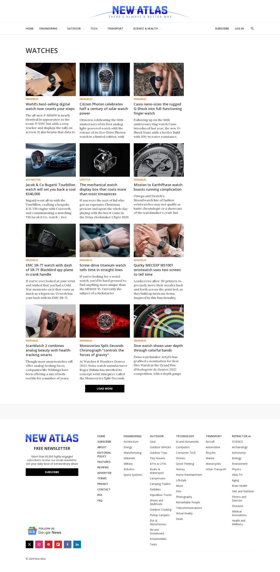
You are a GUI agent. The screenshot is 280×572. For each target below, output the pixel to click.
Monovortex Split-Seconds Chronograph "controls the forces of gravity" (102, 350)
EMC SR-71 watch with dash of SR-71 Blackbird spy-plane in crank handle (49, 270)
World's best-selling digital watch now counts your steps (50, 106)
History (180, 469)
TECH (94, 28)
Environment (240, 463)
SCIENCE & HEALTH (145, 28)
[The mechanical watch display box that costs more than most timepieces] (105, 160)
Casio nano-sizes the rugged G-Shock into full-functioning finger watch (158, 108)
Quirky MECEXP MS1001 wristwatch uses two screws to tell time (157, 270)
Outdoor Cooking (160, 509)
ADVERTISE (104, 473)
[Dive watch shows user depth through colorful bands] (159, 321)
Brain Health (239, 486)
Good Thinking (185, 463)
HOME (30, 28)
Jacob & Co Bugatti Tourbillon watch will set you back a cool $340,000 (51, 189)
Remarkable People (188, 502)
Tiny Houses (157, 458)
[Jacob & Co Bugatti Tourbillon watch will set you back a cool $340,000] (51, 160)
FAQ (99, 500)
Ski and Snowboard (157, 531)
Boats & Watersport (157, 471)
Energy (128, 447)
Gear (153, 441)
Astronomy (239, 452)
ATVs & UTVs (158, 463)
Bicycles (211, 452)
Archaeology (239, 447)
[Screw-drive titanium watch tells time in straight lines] (105, 240)
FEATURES (103, 462)
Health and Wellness (238, 522)
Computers (183, 447)
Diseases (237, 506)
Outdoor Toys (158, 452)
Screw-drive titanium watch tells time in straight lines (103, 267)
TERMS (101, 478)
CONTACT (103, 489)
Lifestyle (85, 180)
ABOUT (102, 447)
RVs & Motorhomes (158, 522)
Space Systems (133, 475)
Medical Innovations (239, 513)
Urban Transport (216, 469)
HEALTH (237, 475)
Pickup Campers (160, 515)
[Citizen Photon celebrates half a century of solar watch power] (105, 79)
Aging (235, 480)
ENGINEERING (48, 28)
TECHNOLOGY (185, 436)
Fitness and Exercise (239, 498)
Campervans (157, 478)
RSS (99, 495)
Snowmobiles (158, 539)
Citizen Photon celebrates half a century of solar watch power (104, 108)
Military (128, 463)
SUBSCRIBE (222, 28)
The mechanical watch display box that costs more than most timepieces (103, 189)
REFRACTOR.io (241, 436)
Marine (210, 458)
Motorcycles (213, 463)
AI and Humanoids (187, 441)
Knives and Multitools (156, 502)
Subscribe (52, 472)
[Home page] (140, 11)
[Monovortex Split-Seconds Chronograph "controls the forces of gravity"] (105, 321)
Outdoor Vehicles (160, 447)
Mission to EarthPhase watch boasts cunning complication (158, 187)
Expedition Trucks (161, 495)
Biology (236, 458)
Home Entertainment (189, 475)
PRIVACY (102, 484)
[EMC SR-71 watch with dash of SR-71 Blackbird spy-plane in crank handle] (51, 240)
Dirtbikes (155, 489)
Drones (180, 458)
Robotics (129, 469)
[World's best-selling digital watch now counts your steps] (51, 79)
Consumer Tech (186, 452)
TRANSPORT (115, 28)
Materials (129, 458)
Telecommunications (189, 508)
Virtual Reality (184, 513)
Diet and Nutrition (243, 491)
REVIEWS (103, 467)
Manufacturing (133, 452)
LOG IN (239, 28)
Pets (179, 491)
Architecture (131, 441)
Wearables (32, 99)
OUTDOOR (74, 28)
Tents (153, 544)
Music (179, 486)
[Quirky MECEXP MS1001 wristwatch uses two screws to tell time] (159, 240)
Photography (184, 497)
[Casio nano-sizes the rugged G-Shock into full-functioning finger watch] (159, 79)
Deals (179, 519)
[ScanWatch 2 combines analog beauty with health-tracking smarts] (51, 321)
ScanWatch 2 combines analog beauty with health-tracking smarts (48, 350)
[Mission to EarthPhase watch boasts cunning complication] (159, 160)
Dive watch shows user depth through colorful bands (158, 347)
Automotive (33, 180)
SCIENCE (237, 441)
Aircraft (210, 441)
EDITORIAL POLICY (104, 454)
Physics (236, 469)
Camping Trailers (160, 484)
